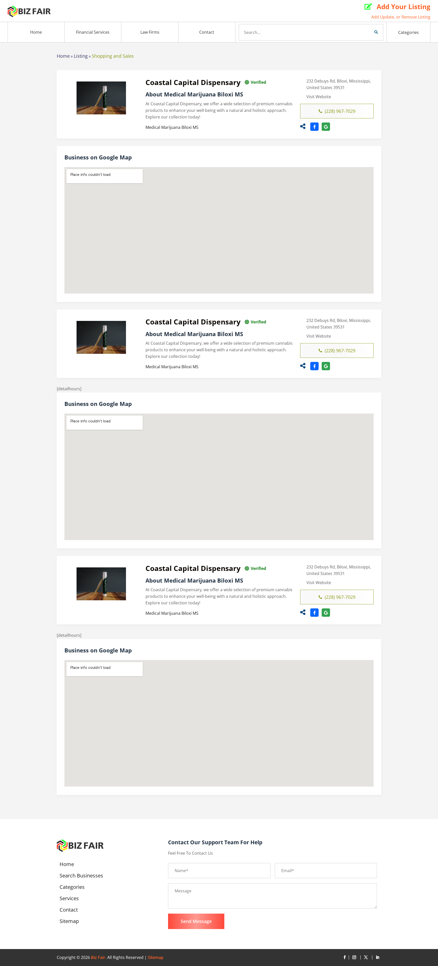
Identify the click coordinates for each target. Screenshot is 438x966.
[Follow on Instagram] (355, 957)
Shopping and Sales (113, 56)
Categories (408, 32)
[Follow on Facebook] (344, 957)
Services (69, 899)
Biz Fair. (98, 957)
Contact (206, 32)
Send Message (196, 921)
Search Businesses (81, 876)
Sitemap (69, 921)
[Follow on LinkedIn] (377, 957)
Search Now (367, 32)
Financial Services (93, 32)
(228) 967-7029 (340, 111)
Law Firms (149, 32)
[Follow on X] (367, 957)
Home (36, 32)
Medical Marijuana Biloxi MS (171, 127)
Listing (81, 56)
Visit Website (318, 96)
